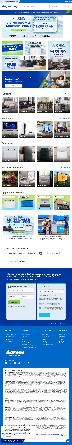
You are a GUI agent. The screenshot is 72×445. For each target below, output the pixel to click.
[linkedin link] (28, 363)
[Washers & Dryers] (10, 154)
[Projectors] (62, 178)
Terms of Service (11, 306)
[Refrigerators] (27, 154)
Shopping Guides (46, 334)
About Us (61, 333)
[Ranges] (45, 154)
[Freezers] (62, 154)
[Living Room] (27, 104)
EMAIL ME (14, 302)
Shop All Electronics (64, 118)
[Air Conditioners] (45, 178)
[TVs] (10, 129)
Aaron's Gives (62, 336)
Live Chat (24, 341)
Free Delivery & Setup (47, 338)
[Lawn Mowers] (10, 178)
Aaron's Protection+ (26, 334)
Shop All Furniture (65, 94)
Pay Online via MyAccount (27, 342)
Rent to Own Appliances (10, 336)
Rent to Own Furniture (10, 333)
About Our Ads (62, 338)
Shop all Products (9, 341)
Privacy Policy (20, 306)
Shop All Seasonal (65, 167)
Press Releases (62, 342)
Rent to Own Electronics (10, 334)
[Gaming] (27, 129)
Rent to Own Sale (9, 339)
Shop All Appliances (64, 143)
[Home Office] (62, 104)
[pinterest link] (15, 363)
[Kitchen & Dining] (45, 104)
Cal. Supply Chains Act (47, 336)
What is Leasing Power (27, 346)
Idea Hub (44, 339)
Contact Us (24, 336)
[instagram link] (24, 363)
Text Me (44, 315)
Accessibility (44, 333)
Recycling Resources (46, 342)
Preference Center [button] (6, 436)
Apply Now (56, 12)
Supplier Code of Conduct (48, 344)
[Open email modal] (13, 441)
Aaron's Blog (62, 334)
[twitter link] (10, 363)
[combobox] (36, 6)
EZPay (23, 338)
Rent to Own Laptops (10, 338)
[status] (36, 276)
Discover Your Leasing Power (29, 347)
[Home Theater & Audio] (62, 129)
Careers (66, 1)
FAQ (22, 339)
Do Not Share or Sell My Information (52, 434)
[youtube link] (19, 363)
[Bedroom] (10, 104)
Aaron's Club (24, 333)
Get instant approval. (9, 1)
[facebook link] (6, 363)
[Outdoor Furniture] (27, 178)
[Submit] (24, 7)
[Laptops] (45, 129)
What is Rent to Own (26, 344)
